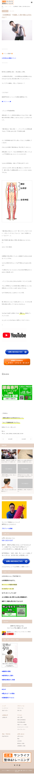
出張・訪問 (19, 717)
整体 (22, 433)
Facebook (17, 765)
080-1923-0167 (7, 540)
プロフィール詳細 (7, 528)
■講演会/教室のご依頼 (8, 679)
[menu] (31, 2)
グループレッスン (21, 729)
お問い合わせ (20, 736)
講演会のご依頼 (20, 743)
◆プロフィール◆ (6, 101)
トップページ (5, 708)
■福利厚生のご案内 (7, 675)
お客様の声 (4, 717)
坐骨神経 (15, 433)
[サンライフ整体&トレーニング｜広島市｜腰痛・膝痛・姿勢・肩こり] (8, 2)
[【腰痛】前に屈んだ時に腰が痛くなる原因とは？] (24, 439)
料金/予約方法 (5, 736)
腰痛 (18, 433)
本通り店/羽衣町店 (21, 719)
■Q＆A (4, 689)
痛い (4, 433)
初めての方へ (5, 710)
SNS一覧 (19, 710)
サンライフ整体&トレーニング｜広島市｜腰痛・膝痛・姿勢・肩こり (15, 770)
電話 (18, 738)
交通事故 (10, 433)
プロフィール (20, 708)
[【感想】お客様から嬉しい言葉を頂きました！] (9, 439)
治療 (7, 433)
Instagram (19, 765)
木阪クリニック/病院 (21, 724)
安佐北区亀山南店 (21, 722)
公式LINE (19, 741)
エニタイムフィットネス (22, 727)
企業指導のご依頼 (21, 745)
